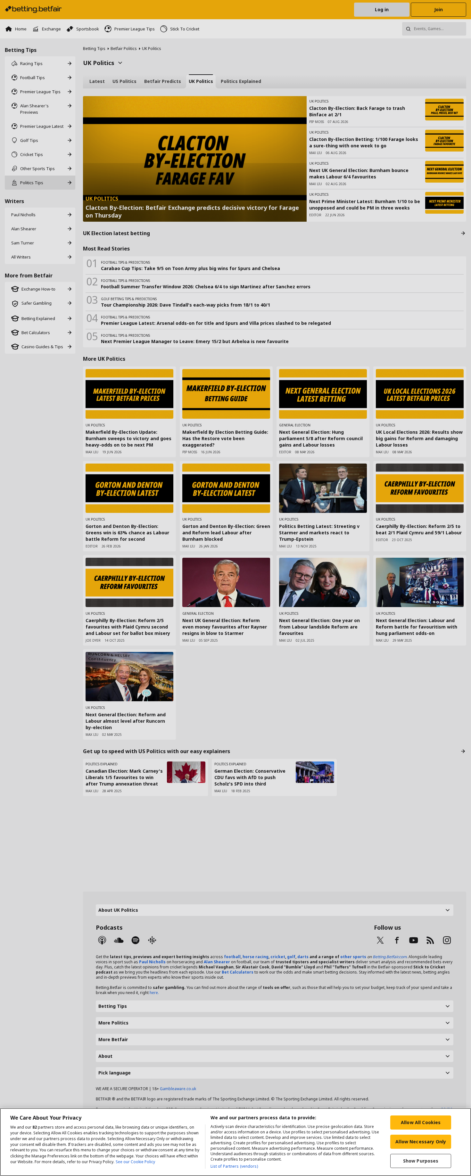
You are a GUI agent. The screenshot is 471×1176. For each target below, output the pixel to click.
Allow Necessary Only (420, 1142)
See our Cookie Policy (135, 1161)
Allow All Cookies (421, 1122)
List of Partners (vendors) (234, 1166)
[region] (235, 1142)
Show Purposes (421, 1161)
